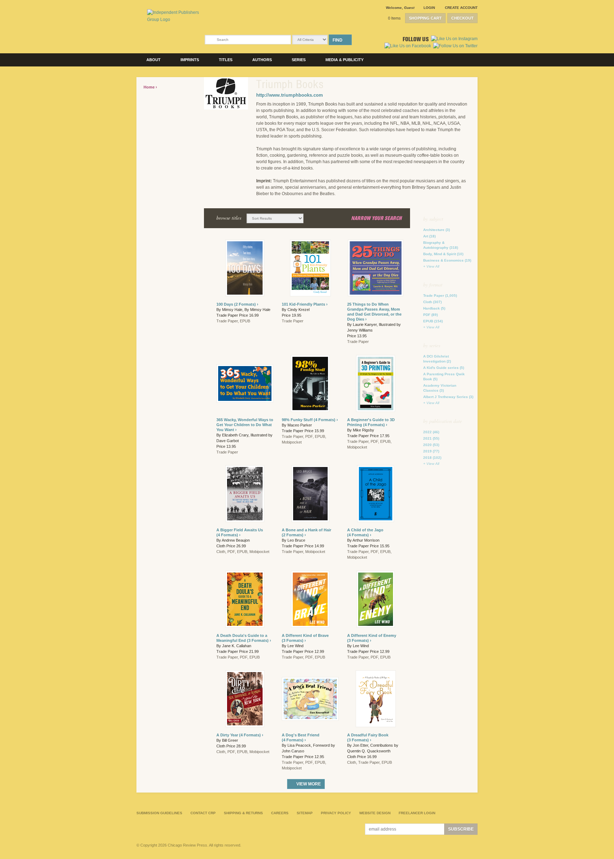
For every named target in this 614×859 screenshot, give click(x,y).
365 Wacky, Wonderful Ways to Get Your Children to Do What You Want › (244, 425)
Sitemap (305, 813)
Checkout (462, 18)
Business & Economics (447, 260)
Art (429, 236)
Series (299, 60)
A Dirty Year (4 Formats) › (239, 735)
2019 (431, 451)
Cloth (432, 302)
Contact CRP (203, 813)
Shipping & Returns (243, 813)
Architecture (436, 230)
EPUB (433, 321)
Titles (225, 60)
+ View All (431, 266)
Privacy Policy (336, 813)
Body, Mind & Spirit (443, 254)
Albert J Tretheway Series (448, 397)
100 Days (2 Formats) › (237, 304)
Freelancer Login (417, 813)
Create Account (461, 8)
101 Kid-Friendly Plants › (305, 304)
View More (308, 784)
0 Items (394, 18)
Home (150, 87)
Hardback (434, 308)
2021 (431, 438)
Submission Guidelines (159, 813)
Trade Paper (440, 295)
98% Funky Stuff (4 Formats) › (310, 420)
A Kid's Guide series (443, 368)
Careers (280, 813)
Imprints (190, 60)
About (153, 60)
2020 (431, 445)
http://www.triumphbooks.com (289, 95)
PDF (430, 315)
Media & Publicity (344, 60)
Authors (262, 60)
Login (429, 8)
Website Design (375, 813)
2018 (432, 458)
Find (338, 40)
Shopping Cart (425, 18)
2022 (431, 432)
